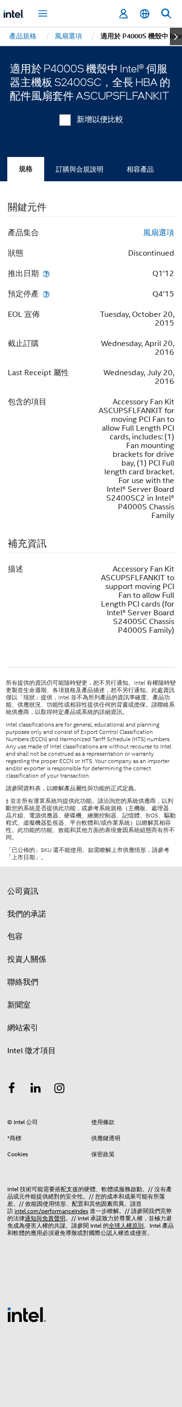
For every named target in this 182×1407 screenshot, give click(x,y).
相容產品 (140, 169)
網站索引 (22, 1028)
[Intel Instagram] (59, 1089)
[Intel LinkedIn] (36, 1089)
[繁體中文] (144, 13)
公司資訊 (22, 891)
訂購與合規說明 (79, 169)
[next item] (176, 36)
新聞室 (19, 1005)
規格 (26, 169)
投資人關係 (26, 959)
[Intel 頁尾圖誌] (26, 1314)
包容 (15, 936)
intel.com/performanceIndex (51, 1211)
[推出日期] (46, 273)
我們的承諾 (26, 914)
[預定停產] (46, 294)
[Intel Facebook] (11, 1089)
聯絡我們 (22, 982)
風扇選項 (158, 233)
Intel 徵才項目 (31, 1051)
